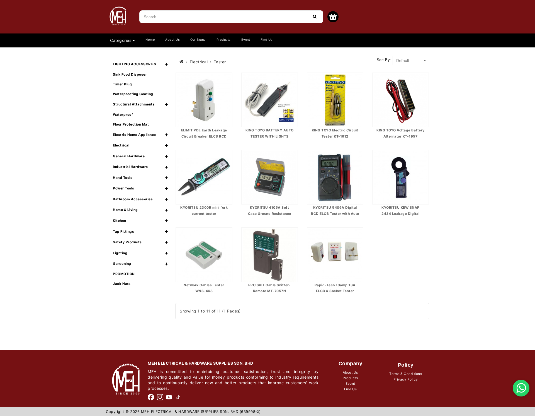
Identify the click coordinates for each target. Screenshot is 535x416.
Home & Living (125, 210)
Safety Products (127, 242)
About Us (172, 40)
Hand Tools (122, 177)
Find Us (267, 40)
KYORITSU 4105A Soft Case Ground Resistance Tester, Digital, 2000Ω (269, 213)
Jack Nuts (122, 284)
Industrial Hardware (130, 167)
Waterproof (123, 114)
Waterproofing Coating (133, 94)
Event (245, 40)
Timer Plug (122, 84)
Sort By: (384, 60)
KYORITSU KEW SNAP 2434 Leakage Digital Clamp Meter (400, 213)
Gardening (122, 263)
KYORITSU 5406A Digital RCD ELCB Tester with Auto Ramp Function (335, 213)
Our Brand (198, 40)
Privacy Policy (405, 379)
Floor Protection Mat (131, 124)
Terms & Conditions (405, 374)
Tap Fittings (123, 231)
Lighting (120, 253)
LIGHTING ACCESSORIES (134, 64)
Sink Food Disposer (130, 74)
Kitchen (119, 220)
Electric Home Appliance (134, 135)
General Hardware (129, 156)
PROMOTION (124, 274)
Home (150, 40)
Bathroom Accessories (133, 199)
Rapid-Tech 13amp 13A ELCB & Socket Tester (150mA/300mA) (335, 291)
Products (224, 40)
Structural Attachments (134, 104)
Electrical (121, 145)
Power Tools (123, 188)
